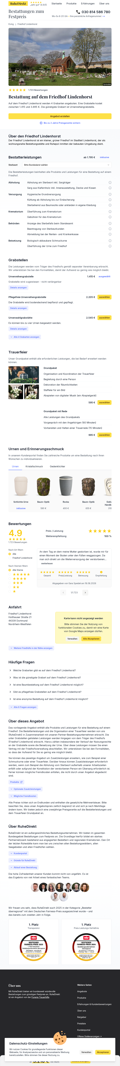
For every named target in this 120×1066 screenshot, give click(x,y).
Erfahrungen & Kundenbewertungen (94, 1004)
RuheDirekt (18, 3)
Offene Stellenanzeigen (88, 1036)
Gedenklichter (57, 466)
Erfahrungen (88, 3)
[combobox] (67, 165)
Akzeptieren (103, 1052)
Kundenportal (20, 853)
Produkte (71, 3)
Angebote (82, 991)
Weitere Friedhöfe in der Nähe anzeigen (33, 648)
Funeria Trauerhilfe (40, 997)
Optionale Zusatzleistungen (27, 789)
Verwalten (72, 638)
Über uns (104, 3)
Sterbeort (13, 165)
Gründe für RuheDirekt (24, 860)
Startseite (57, 3)
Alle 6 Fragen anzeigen (25, 707)
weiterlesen (47, 563)
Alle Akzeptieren (91, 638)
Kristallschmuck (34, 466)
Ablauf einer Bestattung (25, 867)
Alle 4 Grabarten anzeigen (26, 337)
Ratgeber (81, 1017)
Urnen (15, 466)
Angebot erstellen (60, 116)
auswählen (104, 297)
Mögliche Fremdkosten (25, 796)
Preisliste (81, 1023)
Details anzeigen (18, 287)
